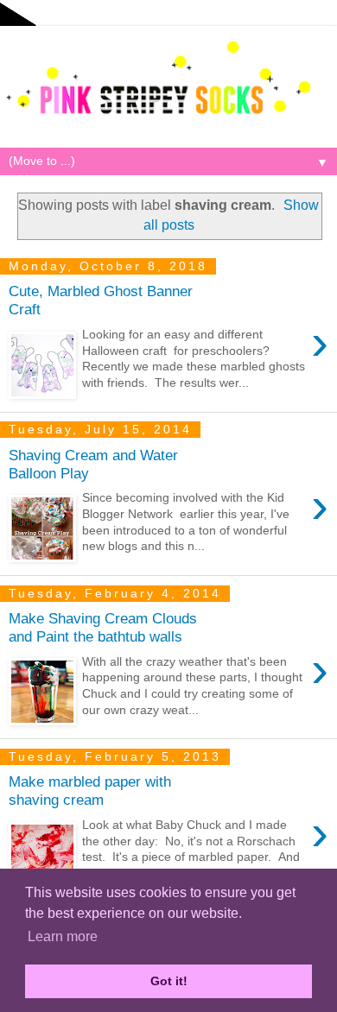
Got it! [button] (169, 981)
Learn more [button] (63, 936)
